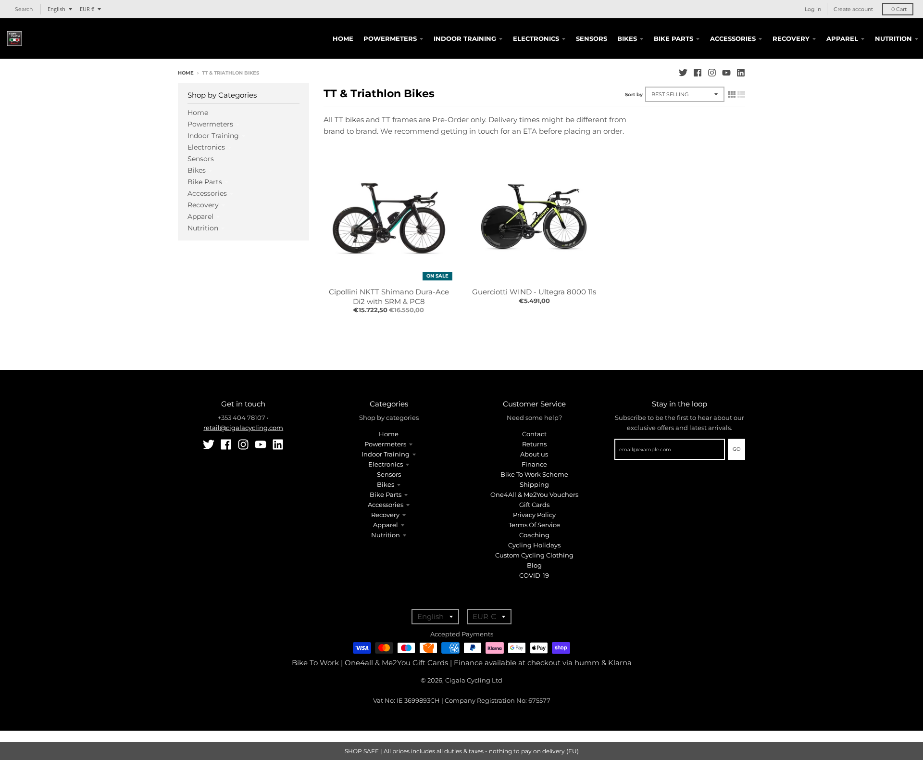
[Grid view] (732, 94)
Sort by (634, 94)
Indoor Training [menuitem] (465, 38)
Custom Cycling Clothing (534, 555)
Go (736, 449)
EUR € (87, 9)
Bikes (196, 170)
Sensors (200, 158)
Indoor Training (213, 135)
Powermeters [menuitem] (390, 38)
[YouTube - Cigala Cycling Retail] (726, 72)
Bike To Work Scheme (534, 474)
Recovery (203, 205)
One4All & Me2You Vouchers (534, 494)
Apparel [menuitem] (842, 38)
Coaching (534, 535)
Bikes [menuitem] (627, 38)
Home (186, 73)
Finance (534, 464)
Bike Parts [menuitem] (673, 38)
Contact (534, 434)
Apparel (200, 216)
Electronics (206, 147)
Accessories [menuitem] (733, 38)
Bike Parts (204, 181)
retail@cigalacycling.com (243, 427)
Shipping (534, 484)
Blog (534, 565)
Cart (899, 9)
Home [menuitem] (343, 38)
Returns (534, 444)
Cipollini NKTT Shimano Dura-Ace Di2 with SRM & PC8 (389, 296)
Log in (813, 9)
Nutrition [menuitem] (893, 38)
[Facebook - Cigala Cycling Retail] (697, 72)
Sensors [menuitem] (591, 38)
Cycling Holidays (534, 545)
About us (534, 454)
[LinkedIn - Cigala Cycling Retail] (740, 72)
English (56, 9)
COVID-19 (534, 575)
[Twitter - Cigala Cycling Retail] (683, 72)
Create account (853, 9)
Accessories (207, 193)
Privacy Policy (534, 515)
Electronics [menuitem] (536, 38)
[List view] (741, 94)
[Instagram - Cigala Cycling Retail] (712, 72)
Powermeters (210, 124)
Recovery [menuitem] (791, 38)
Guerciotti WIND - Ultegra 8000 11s (534, 291)
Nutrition (202, 228)
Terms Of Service (534, 525)
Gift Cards (534, 504)
